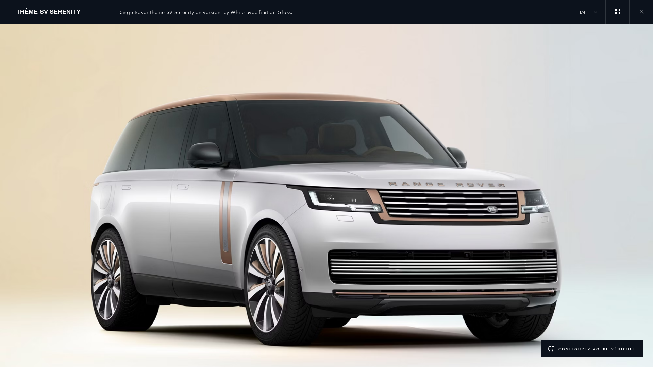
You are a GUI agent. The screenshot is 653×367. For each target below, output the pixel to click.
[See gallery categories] (617, 12)
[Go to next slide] (645, 187)
